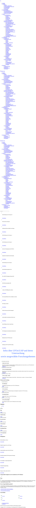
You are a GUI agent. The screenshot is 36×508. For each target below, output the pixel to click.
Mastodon (3, 500)
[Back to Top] (0, 0)
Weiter (1, 412)
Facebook (3, 496)
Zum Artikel (2, 441)
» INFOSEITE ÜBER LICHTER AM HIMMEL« (6, 489)
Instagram (21, 496)
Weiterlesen (4, 366)
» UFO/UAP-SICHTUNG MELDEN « (5, 490)
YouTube (21, 498)
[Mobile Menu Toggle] (0, 70)
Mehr (3, 386)
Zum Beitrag (4, 218)
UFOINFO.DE (2, 71)
